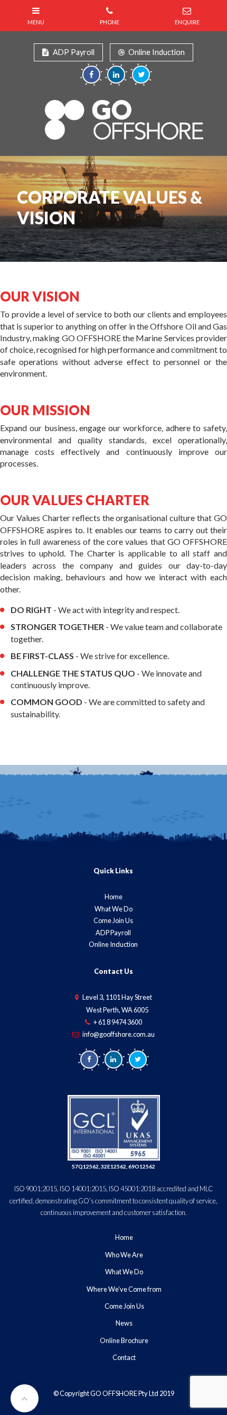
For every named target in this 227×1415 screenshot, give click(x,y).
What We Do (113, 909)
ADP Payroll (73, 52)
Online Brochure (124, 1340)
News (124, 1323)
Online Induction (156, 52)
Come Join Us (113, 920)
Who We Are (124, 1254)
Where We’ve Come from (124, 1289)
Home (113, 896)
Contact (124, 1357)
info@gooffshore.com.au (118, 1034)
